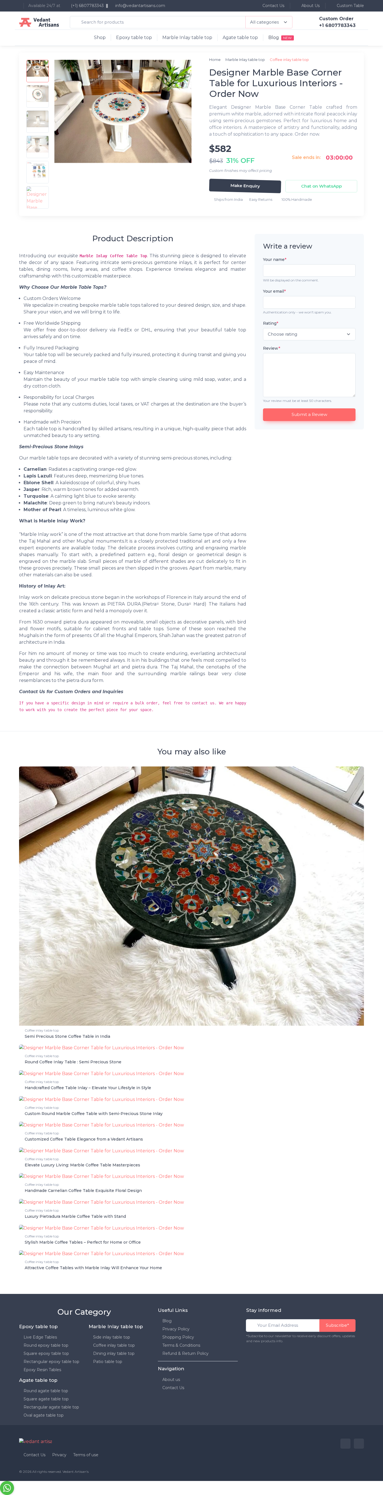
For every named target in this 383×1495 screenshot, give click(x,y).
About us (171, 1379)
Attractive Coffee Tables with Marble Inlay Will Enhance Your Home (93, 1267)
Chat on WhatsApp (321, 186)
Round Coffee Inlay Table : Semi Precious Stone (73, 1061)
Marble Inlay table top (187, 37)
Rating (270, 323)
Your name (274, 259)
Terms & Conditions (181, 1345)
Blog (167, 1320)
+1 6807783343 (337, 25)
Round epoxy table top (46, 1345)
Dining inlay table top (114, 1353)
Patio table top (107, 1361)
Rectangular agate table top (51, 1407)
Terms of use (85, 1454)
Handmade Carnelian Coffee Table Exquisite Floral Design (83, 1190)
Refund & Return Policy (185, 1353)
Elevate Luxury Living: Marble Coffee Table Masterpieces (82, 1165)
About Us (310, 5)
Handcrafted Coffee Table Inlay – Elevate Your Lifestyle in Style (88, 1087)
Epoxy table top (134, 37)
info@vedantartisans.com (140, 5)
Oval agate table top (44, 1415)
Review (271, 348)
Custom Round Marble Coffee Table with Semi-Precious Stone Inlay (94, 1113)
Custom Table (350, 5)
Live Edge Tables (40, 1337)
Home (215, 59)
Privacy (59, 1454)
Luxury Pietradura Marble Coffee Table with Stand (75, 1216)
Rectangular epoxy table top (51, 1361)
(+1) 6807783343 (87, 5)
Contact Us (272, 5)
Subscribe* (337, 1325)
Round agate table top (46, 1390)
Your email (274, 291)
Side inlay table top (111, 1337)
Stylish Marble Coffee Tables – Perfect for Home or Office (83, 1242)
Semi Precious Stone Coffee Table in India (67, 1036)
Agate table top (240, 37)
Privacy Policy (176, 1329)
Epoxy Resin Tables (42, 1369)
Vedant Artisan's (76, 1471)
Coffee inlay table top (42, 1030)
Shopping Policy (178, 1337)
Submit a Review (309, 414)
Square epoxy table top (46, 1353)
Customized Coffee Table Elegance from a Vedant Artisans (84, 1139)
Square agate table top (46, 1398)
